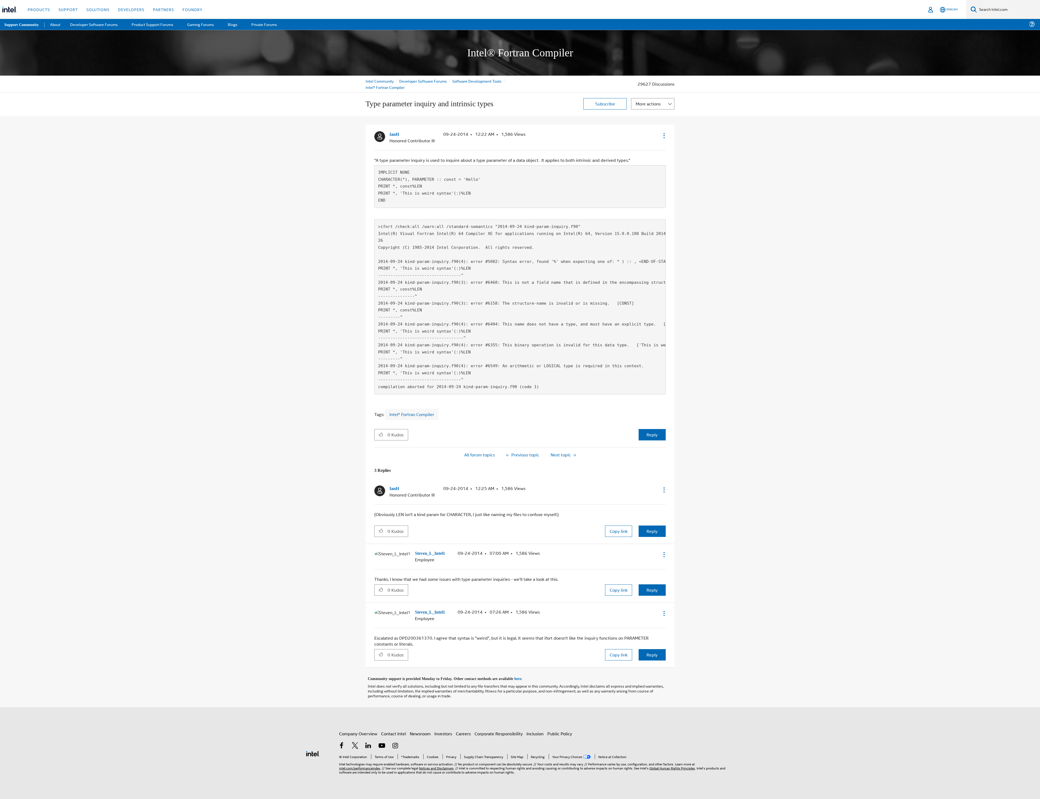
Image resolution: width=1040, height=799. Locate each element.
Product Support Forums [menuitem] (153, 24)
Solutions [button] (97, 9)
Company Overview (358, 732)
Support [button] (68, 9)
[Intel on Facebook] (341, 745)
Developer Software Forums (423, 81)
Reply (652, 434)
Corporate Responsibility (498, 732)
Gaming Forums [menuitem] (200, 24)
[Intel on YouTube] (381, 745)
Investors (443, 732)
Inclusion (535, 732)
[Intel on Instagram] (395, 745)
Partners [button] (163, 9)
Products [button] (39, 9)
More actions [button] (648, 104)
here (522, 677)
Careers (463, 732)
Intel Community (380, 81)
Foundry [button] (193, 9)
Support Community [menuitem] (22, 24)
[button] (663, 135)
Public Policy (559, 732)
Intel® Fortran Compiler (385, 87)
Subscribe (605, 104)
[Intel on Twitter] (355, 745)
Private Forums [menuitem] (263, 24)
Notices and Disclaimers (436, 766)
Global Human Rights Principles (672, 766)
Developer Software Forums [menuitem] (95, 24)
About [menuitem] (56, 24)
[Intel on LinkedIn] (368, 745)
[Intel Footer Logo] (313, 751)
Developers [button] (131, 9)
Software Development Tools (478, 81)
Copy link (619, 530)
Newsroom (420, 732)
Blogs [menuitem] (232, 24)
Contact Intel (393, 732)
